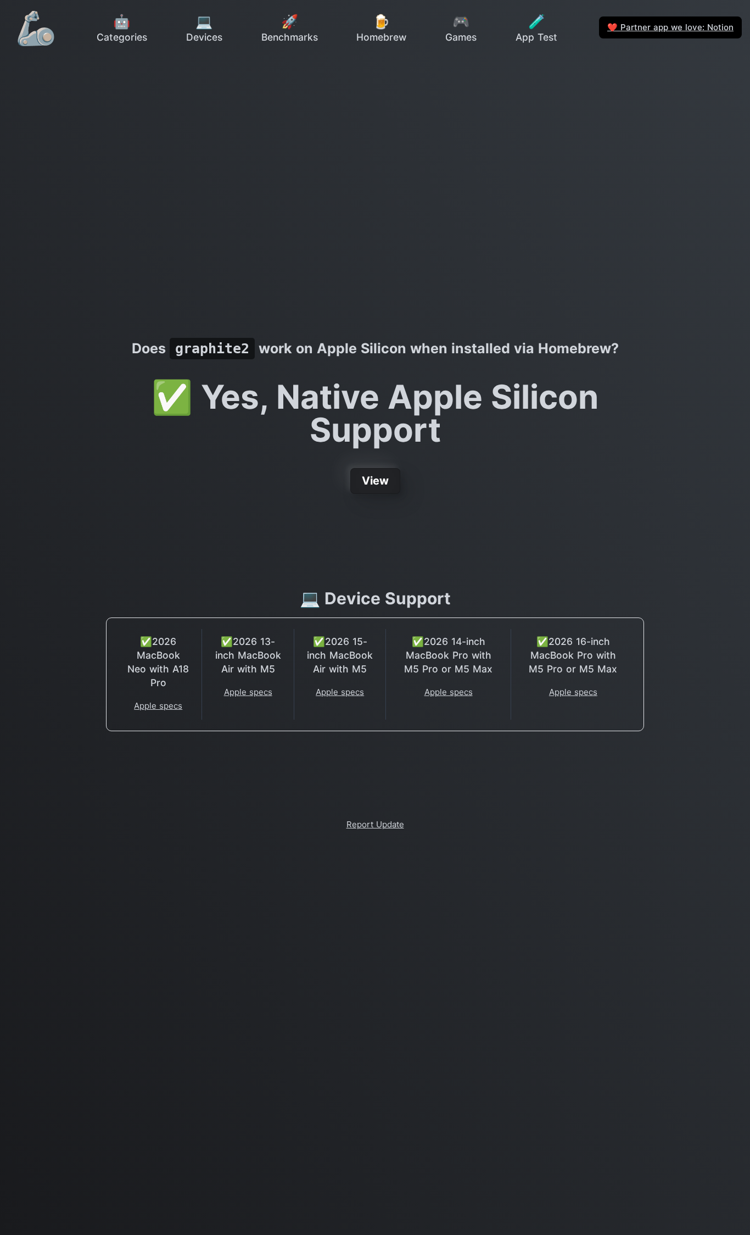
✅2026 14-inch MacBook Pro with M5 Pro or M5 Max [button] (448, 655)
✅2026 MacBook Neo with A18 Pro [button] (158, 662)
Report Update (375, 824)
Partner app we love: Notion (670, 27)
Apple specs (158, 705)
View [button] (375, 480)
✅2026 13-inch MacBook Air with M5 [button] (248, 655)
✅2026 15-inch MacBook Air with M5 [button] (340, 655)
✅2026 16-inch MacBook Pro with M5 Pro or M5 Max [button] (573, 655)
